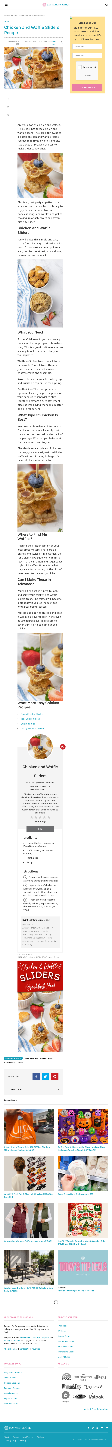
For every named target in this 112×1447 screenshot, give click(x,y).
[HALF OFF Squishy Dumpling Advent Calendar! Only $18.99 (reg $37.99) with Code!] (83, 1220)
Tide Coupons (10, 1377)
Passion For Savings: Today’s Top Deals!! (76, 1290)
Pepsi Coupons (10, 1398)
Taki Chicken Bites (30, 718)
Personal (62, 1287)
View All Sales (64, 1357)
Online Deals (25, 1337)
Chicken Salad (28, 723)
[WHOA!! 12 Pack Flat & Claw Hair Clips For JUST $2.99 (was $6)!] (29, 1173)
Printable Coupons (41, 1337)
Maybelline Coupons (13, 1372)
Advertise (36, 1349)
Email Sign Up (28, 1437)
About (6, 1437)
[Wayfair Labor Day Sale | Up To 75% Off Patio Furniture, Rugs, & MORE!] (29, 1267)
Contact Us (25, 1349)
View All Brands (11, 1403)
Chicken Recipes (10, 1062)
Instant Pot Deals (66, 1341)
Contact (16, 1437)
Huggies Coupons (12, 1383)
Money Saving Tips (12, 1340)
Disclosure (41, 1437)
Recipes (14, 15)
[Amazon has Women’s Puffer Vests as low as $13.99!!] (29, 1220)
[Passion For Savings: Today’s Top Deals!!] (83, 1267)
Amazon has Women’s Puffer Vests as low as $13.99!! (28, 1241)
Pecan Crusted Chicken (32, 714)
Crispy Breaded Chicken (33, 728)
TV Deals (62, 1331)
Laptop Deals (64, 1336)
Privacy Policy (11, 1440)
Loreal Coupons (11, 1393)
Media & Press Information (96, 1409)
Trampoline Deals (66, 1351)
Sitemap (23, 1440)
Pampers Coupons (12, 1388)
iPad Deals (62, 1325)
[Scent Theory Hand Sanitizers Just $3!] (83, 1173)
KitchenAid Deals (65, 1346)
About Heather (10, 1349)
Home (6, 15)
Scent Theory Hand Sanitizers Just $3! (75, 1194)
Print (40, 828)
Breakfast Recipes (46, 1058)
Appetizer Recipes (31, 1058)
